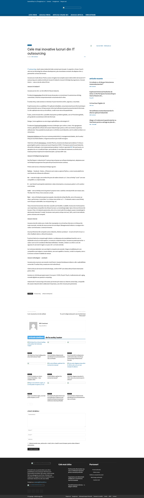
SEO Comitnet (35, 56)
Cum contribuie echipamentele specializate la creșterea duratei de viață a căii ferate (56, 356)
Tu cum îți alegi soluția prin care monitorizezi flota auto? (73, 314)
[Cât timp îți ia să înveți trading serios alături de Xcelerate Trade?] (37, 347)
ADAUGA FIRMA (44, 15)
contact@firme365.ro (40, 482)
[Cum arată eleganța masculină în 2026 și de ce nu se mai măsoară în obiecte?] (76, 368)
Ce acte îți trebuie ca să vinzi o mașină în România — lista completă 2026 (35, 378)
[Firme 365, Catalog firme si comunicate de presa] (72, 8)
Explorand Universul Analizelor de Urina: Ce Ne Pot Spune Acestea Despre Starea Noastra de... (103, 94)
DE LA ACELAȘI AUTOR (54, 337)
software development (47, 293)
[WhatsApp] (36, 303)
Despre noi (63, 1)
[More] (77, 63)
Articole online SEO (60, 15)
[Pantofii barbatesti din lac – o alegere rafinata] (62, 487)
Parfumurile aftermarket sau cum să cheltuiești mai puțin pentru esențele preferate (76, 470)
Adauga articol (77, 15)
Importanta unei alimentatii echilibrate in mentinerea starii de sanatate (76, 478)
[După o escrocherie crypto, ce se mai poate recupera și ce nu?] (37, 388)
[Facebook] (106, 15)
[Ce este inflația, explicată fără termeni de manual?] (56, 368)
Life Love (92, 105)
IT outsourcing (32, 69)
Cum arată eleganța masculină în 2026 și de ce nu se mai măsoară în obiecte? (75, 378)
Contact (49, 1)
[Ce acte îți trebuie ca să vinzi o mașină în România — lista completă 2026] (37, 368)
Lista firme (33, 15)
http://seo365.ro (42, 325)
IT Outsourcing (37, 293)
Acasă (29, 18)
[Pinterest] (40, 303)
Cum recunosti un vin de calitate (37, 314)
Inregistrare (55, 1)
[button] (115, 1)
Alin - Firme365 (93, 124)
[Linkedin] (33, 303)
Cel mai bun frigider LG (97, 103)
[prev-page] (29, 404)
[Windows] (112, 15)
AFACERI (34, 18)
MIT (71, 147)
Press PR (91, 98)
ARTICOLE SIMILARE (36, 337)
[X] (109, 15)
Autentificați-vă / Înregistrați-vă (36, 1)
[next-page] (31, 404)
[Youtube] (115, 15)
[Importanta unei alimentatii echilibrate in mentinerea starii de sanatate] (62, 479)
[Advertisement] (72, 32)
